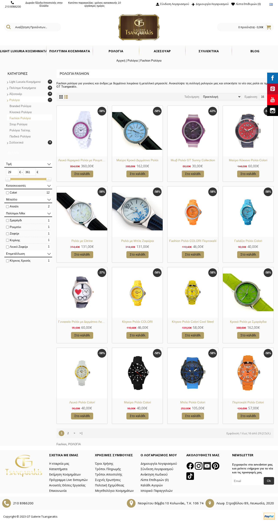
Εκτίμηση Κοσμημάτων (65, 474)
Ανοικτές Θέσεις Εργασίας (67, 485)
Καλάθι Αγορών (152, 485)
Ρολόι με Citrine (82, 241)
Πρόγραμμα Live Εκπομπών (68, 480)
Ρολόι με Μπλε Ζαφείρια (137, 241)
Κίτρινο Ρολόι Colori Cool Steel (193, 321)
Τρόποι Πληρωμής (108, 469)
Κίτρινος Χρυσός (20, 260)
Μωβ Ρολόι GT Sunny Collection (193, 160)
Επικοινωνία (57, 491)
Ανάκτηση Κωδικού (154, 474)
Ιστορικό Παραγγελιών (157, 491)
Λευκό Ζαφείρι (19, 246)
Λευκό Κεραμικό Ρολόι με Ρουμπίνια (82, 160)
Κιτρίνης (15, 240)
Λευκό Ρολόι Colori (82, 402)
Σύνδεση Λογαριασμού (157, 469)
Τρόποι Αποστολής (108, 474)
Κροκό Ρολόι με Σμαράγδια (248, 321)
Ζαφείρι (14, 233)
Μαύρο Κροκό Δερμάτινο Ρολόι (137, 160)
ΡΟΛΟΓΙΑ (74, 444)
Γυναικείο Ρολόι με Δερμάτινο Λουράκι (82, 321)
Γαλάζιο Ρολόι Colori (248, 241)
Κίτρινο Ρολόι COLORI (137, 321)
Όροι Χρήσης (104, 463)
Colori (13, 192)
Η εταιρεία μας (59, 463)
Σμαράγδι (16, 220)
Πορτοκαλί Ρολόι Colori (248, 402)
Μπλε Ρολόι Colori (192, 402)
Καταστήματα (58, 469)
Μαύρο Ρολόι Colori (137, 402)
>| (81, 433)
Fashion (61, 444)
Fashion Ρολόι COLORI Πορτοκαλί (192, 241)
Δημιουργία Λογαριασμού (159, 463)
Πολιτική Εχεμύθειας (109, 485)
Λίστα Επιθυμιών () (155, 480)
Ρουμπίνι (15, 227)
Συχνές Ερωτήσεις (108, 480)
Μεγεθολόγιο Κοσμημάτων (114, 491)
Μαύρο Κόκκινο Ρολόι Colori (248, 160)
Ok (269, 480)
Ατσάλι (14, 206)
